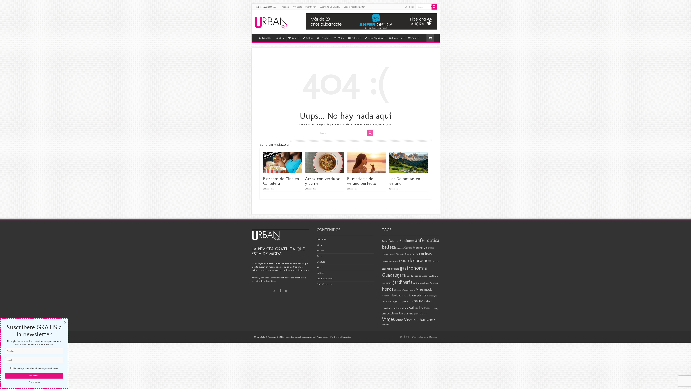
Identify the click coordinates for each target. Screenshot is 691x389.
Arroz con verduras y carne (322, 181)
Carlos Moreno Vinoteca (419, 247)
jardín (416, 282)
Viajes (388, 319)
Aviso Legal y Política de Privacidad (334, 337)
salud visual (421, 307)
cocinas (425, 253)
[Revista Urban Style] (271, 21)
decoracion (419, 260)
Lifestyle (324, 38)
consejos (386, 261)
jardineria (402, 282)
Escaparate (397, 38)
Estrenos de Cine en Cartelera (281, 181)
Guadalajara (394, 275)
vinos (399, 320)
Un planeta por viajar (413, 313)
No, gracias (34, 382)
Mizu (419, 290)
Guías (414, 38)
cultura (394, 261)
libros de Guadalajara (404, 290)
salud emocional (399, 308)
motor (386, 295)
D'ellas (403, 261)
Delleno (433, 337)
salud (419, 300)
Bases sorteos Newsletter (354, 7)
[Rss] (406, 7)
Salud (294, 38)
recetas (386, 301)
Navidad (396, 295)
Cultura (355, 38)
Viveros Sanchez (419, 319)
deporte (435, 261)
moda (428, 289)
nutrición (409, 295)
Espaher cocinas (390, 268)
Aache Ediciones (401, 240)
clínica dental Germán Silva (395, 254)
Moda (281, 38)
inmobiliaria (433, 276)
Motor (341, 38)
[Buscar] (434, 7)
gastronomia (413, 268)
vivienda (385, 324)
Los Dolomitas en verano (404, 181)
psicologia (433, 295)
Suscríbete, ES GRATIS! (330, 7)
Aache (385, 241)
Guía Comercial (324, 284)
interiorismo (387, 282)
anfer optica (427, 240)
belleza (389, 247)
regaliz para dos (403, 301)
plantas (422, 295)
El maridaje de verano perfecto (361, 181)
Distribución (310, 7)
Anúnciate (297, 7)
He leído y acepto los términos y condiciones (35, 368)
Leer (436, 283)
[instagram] (412, 7)
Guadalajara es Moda (417, 275)
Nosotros (285, 7)
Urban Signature (375, 38)
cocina (414, 254)
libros (387, 289)
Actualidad (267, 38)
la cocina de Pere (426, 283)
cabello (400, 248)
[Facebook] (409, 7)
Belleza (309, 38)
